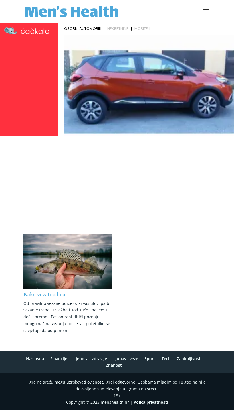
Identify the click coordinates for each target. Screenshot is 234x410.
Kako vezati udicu (44, 294)
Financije (58, 358)
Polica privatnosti (151, 402)
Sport (149, 358)
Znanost (114, 365)
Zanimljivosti (189, 358)
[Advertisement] (117, 181)
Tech (166, 358)
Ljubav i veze (125, 358)
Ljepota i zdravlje (90, 358)
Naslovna (35, 358)
